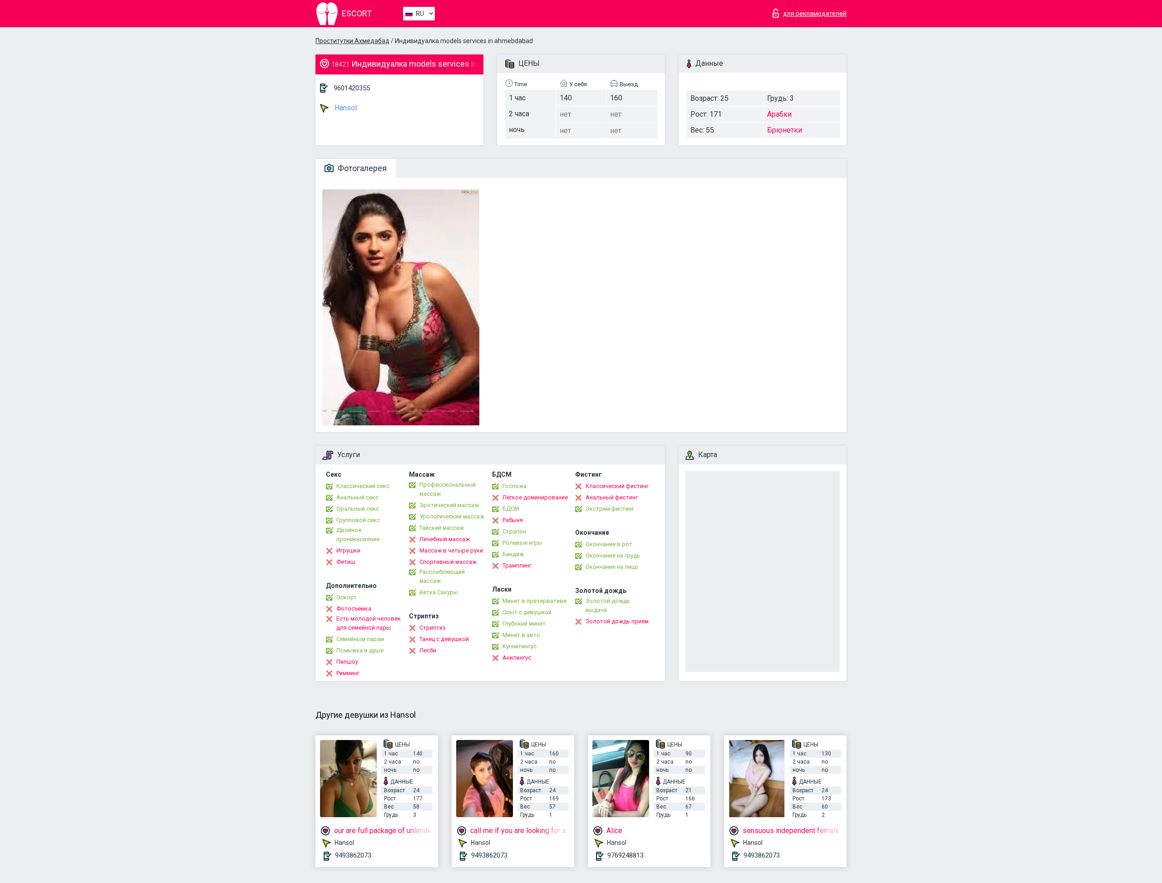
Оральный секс (357, 508)
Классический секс (362, 486)
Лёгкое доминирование (535, 497)
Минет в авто (521, 634)
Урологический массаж (451, 516)
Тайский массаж (441, 527)
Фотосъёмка (353, 608)
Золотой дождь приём (617, 621)
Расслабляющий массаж (442, 576)
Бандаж (513, 554)
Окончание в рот (609, 544)
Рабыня (512, 520)
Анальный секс (357, 497)
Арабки (779, 114)
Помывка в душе (360, 650)
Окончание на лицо (612, 566)
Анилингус (516, 657)
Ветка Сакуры (438, 592)
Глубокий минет (524, 623)
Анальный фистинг (612, 497)
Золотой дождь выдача (608, 605)
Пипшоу (347, 661)
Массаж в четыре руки (451, 550)
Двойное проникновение (357, 535)
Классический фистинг (617, 486)
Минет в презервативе (534, 600)
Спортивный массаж (448, 561)
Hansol (345, 108)
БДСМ (510, 508)
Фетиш (345, 561)
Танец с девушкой (444, 639)
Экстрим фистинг (610, 508)
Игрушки (348, 550)
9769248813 (625, 855)
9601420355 (352, 88)
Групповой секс (358, 520)
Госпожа (514, 486)
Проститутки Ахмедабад (352, 40)
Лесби (427, 650)
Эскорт (346, 597)
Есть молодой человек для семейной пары (368, 623)
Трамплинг (517, 565)
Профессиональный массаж (447, 489)
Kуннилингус (519, 646)
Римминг (347, 673)
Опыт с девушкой (526, 612)
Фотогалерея (361, 168)
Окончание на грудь (613, 555)
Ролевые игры (522, 542)
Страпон (514, 531)
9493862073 (353, 855)
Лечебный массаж (444, 539)
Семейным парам (360, 639)
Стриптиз (432, 627)
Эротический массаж (449, 505)
